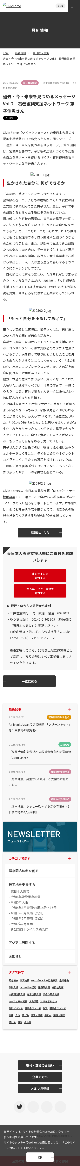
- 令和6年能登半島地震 (24, 896)
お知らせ (15, 956)
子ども (25, 1015)
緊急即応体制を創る (23, 870)
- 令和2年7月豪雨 (21, 923)
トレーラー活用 (28, 987)
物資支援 (24, 980)
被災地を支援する (22, 884)
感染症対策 (57, 987)
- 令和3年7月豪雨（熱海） (27, 918)
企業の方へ (40, 1077)
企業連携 (64, 980)
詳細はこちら (40, 532)
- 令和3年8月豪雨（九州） (27, 913)
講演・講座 (37, 1015)
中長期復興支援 (17, 994)
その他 (27, 1022)
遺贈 (20, 1022)
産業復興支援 (34, 994)
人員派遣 (33, 1001)
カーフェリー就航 (18, 1001)
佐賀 (45, 1008)
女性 (17, 1015)
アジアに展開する (22, 942)
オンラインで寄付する (40, 576)
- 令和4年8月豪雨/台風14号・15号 (33, 907)
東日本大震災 (41, 53)
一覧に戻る (29, 681)
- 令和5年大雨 (18, 902)
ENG (60, 5)
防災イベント (16, 1008)
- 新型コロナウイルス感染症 (28, 929)
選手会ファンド (33, 1008)
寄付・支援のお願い (40, 1065)
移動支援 (13, 987)
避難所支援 (44, 987)
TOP (6, 53)
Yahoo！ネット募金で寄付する (40, 591)
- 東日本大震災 (19, 891)
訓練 (11, 1015)
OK (40, 1157)
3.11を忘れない (48, 1001)
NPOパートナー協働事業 (44, 980)
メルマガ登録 (40, 1088)
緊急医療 (13, 980)
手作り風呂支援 (51, 994)
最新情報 (20, 53)
